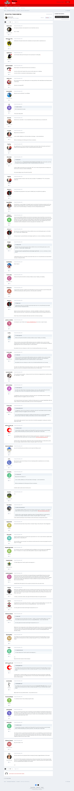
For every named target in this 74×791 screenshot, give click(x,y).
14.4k (9, 480)
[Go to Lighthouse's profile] (9, 56)
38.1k (9, 139)
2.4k (9, 87)
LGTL (9, 458)
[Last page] (12, 22)
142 (9, 328)
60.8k (10, 500)
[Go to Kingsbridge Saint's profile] (9, 551)
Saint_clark (11, 17)
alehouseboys (9, 385)
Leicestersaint (9, 372)
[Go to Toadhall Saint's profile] (9, 564)
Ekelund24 (9, 722)
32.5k (10, 622)
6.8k (9, 198)
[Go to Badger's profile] (9, 245)
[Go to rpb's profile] (9, 108)
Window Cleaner (9, 613)
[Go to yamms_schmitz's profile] (9, 323)
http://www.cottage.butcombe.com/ (42, 437)
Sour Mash (9, 504)
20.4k (10, 126)
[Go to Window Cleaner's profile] (9, 617)
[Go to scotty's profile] (9, 336)
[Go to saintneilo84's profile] (9, 713)
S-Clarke (9, 130)
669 (9, 705)
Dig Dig (9, 144)
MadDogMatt (9, 634)
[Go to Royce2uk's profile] (9, 538)
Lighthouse (9, 52)
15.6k (9, 513)
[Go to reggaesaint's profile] (9, 525)
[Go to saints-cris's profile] (9, 82)
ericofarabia (9, 680)
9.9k (9, 283)
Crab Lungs (9, 274)
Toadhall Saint (9, 560)
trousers (9, 491)
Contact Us (38, 787)
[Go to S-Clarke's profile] (9, 134)
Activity (10, 5)
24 (9, 718)
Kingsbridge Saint (9, 547)
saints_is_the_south (9, 426)
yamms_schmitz (9, 319)
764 (9, 454)
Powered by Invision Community (37, 789)
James (9, 600)
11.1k (9, 165)
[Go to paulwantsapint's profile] (9, 69)
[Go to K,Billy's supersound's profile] (9, 220)
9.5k (9, 467)
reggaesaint (9, 521)
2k (9, 100)
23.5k (10, 61)
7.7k (9, 152)
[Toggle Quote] (15, 106)
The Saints (17, 18)
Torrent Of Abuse (9, 696)
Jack (9, 753)
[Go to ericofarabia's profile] (9, 684)
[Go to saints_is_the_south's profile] (9, 430)
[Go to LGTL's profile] (9, 462)
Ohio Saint (9, 157)
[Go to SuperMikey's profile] (9, 206)
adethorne (9, 287)
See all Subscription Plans (65, 19)
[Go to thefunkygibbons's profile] (9, 449)
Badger (9, 242)
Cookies (42, 787)
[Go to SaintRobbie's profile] (9, 265)
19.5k (9, 250)
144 (9, 643)
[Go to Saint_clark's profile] (6, 18)
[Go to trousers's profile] (9, 495)
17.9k (9, 596)
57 (9, 543)
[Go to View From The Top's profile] (9, 43)
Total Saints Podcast (16, 5)
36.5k (10, 34)
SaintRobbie (9, 261)
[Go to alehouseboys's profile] (9, 388)
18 (9, 530)
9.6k (9, 211)
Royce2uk (9, 534)
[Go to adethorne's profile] (9, 291)
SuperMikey (9, 202)
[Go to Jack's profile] (9, 757)
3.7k (9, 393)
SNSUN (9, 587)
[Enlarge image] (39, 54)
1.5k (9, 74)
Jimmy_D (9, 189)
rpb (9, 104)
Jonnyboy (9, 471)
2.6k (9, 556)
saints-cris (9, 78)
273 (9, 731)
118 (9, 296)
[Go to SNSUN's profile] (9, 591)
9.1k (9, 341)
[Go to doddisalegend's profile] (9, 577)
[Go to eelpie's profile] (9, 651)
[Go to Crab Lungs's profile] (9, 278)
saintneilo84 (9, 709)
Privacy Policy (33, 787)
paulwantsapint (9, 65)
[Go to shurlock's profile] (9, 121)
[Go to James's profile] (9, 604)
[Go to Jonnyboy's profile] (9, 475)
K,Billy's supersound (9, 216)
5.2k (9, 656)
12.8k (9, 569)
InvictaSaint (9, 91)
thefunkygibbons (9, 446)
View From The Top (9, 39)
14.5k (9, 48)
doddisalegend (9, 573)
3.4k (9, 435)
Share (42, 17)
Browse (6, 5)
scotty (9, 332)
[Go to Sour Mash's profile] (9, 508)
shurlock (9, 117)
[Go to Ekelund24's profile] (9, 726)
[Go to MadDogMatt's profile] (9, 638)
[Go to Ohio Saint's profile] (9, 160)
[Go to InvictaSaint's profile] (9, 95)
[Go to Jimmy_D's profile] (9, 193)
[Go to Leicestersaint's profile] (9, 375)
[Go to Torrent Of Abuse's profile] (9, 700)
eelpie (9, 647)
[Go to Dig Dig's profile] (9, 147)
